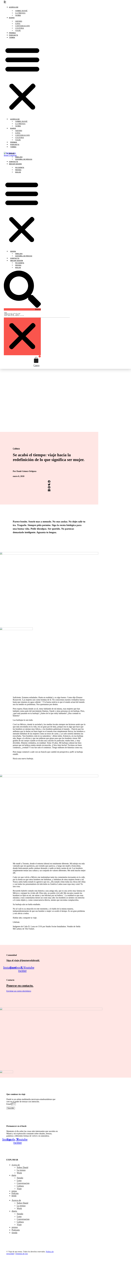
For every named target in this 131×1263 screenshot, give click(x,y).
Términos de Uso (21, 1254)
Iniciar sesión (15, 164)
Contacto (13, 161)
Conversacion (22, 26)
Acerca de (13, 7)
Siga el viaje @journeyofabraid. (23, 960)
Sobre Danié (21, 11)
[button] (22, 78)
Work (18, 15)
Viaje (18, 30)
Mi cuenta (19, 167)
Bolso (18, 172)
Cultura (19, 28)
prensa (12, 33)
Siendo (18, 21)
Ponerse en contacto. (19, 985)
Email (9, 1104)
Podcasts (13, 35)
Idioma (12, 153)
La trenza (20, 13)
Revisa (18, 170)
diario (12, 17)
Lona (17, 24)
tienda (12, 37)
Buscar (38, 309)
